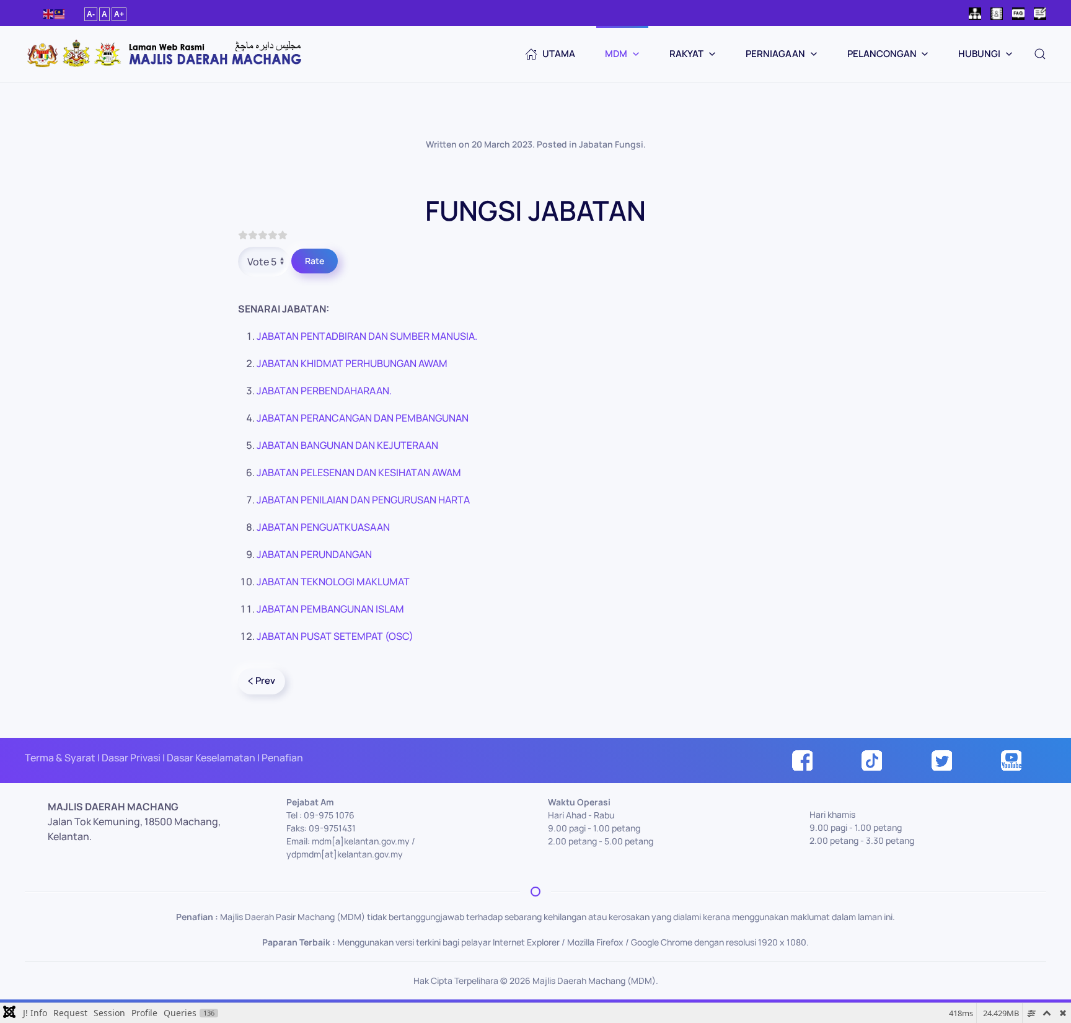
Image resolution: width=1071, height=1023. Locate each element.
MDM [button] (616, 53)
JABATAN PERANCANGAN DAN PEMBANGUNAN (363, 418)
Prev (265, 680)
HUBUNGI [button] (979, 53)
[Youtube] (1011, 759)
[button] (1040, 54)
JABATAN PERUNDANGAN (314, 554)
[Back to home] (164, 54)
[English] (49, 13)
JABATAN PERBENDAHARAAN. (324, 390)
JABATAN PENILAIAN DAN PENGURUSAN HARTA (363, 500)
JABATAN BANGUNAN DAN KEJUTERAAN (347, 445)
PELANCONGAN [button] (882, 53)
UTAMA (558, 53)
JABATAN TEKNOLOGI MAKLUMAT (333, 581)
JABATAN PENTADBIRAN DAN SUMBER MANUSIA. (367, 336)
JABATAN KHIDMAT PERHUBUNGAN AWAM (352, 363)
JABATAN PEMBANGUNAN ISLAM (330, 609)
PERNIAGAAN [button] (775, 53)
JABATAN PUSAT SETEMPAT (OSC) (335, 636)
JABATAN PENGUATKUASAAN (323, 527)
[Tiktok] (872, 759)
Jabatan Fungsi (611, 144)
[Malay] (60, 13)
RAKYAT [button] (686, 53)
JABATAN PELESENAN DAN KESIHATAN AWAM (359, 472)
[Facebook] (802, 759)
